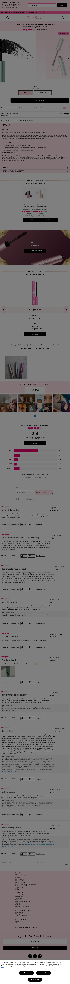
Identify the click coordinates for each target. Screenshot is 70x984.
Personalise (35, 979)
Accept (43, 973)
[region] (35, 972)
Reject (26, 973)
